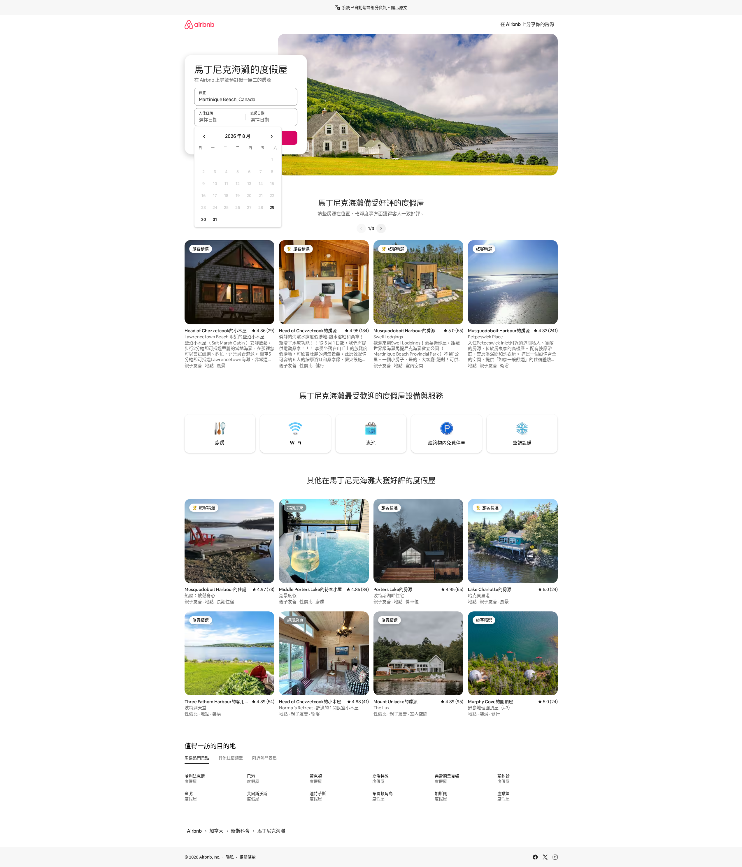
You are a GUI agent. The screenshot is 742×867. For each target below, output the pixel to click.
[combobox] (246, 99)
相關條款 (247, 857)
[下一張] (381, 228)
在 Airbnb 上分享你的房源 (527, 24)
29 (272, 207)
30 (203, 219)
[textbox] (220, 119)
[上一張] (361, 228)
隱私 (230, 857)
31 (215, 219)
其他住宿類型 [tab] (230, 758)
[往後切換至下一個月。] (271, 136)
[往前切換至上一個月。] (204, 136)
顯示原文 (399, 7)
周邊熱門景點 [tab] (197, 758)
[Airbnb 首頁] (199, 24)
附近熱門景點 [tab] (264, 758)
